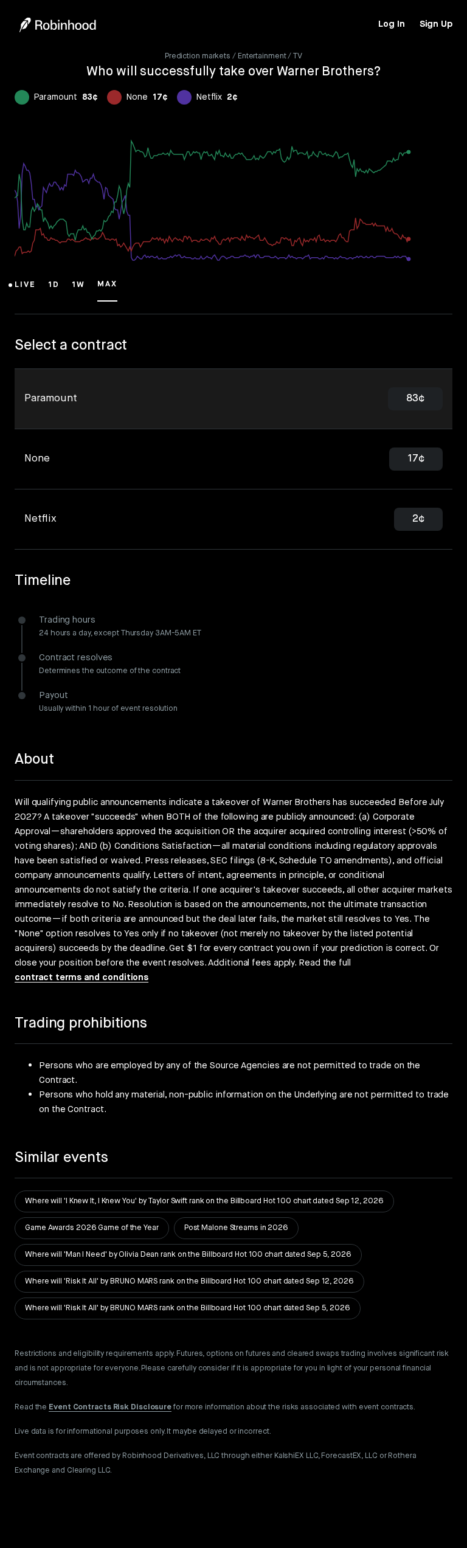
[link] (391, 24)
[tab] (233, 399)
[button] (25, 290)
